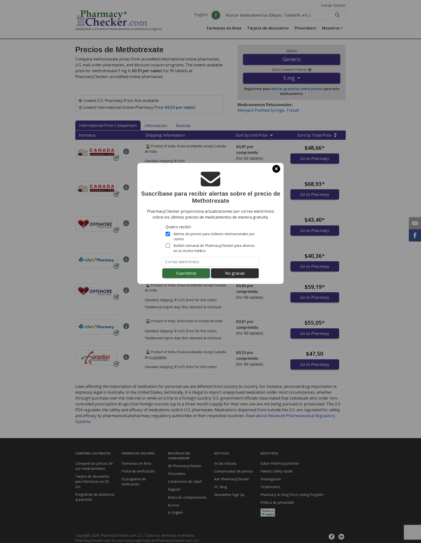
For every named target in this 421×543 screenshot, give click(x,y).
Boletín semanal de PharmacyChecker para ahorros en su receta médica (214, 248)
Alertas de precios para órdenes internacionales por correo (214, 236)
